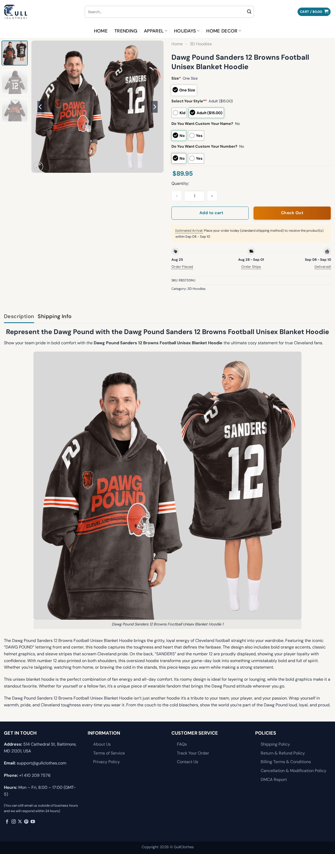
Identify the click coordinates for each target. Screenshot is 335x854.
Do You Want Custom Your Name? (202, 123)
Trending (125, 31)
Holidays (185, 31)
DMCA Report (274, 779)
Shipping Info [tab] (54, 316)
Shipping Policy (275, 744)
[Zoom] (38, 167)
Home (101, 31)
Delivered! (323, 266)
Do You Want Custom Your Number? (204, 146)
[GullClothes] (40, 12)
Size (176, 78)
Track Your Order (193, 753)
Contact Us (187, 761)
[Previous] (40, 106)
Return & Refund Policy (283, 753)
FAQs (182, 744)
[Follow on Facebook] (7, 821)
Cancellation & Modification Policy (293, 770)
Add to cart (211, 212)
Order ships (251, 266)
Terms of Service (109, 753)
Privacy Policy (106, 761)
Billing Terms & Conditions (286, 761)
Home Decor (222, 31)
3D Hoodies (201, 44)
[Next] (154, 106)
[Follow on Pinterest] (26, 821)
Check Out (292, 212)
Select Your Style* (189, 101)
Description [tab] (19, 316)
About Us (102, 744)
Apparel (154, 31)
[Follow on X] (20, 821)
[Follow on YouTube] (33, 821)
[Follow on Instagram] (14, 821)
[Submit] (249, 11)
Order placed (182, 266)
